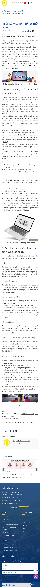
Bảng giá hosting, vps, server (9, 536)
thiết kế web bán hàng (15, 43)
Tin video (25, 526)
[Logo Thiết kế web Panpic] (4, 3)
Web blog (26, 517)
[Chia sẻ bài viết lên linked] (33, 31)
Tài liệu (25, 528)
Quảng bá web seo (8, 544)
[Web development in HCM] (28, 3)
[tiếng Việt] (25, 3)
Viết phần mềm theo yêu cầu (10, 520)
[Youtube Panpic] (24, 506)
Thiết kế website (7, 517)
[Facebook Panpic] (20, 506)
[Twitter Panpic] (27, 506)
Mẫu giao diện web (28, 523)
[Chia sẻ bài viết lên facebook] (28, 31)
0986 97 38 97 (27, 414)
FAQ (24, 520)
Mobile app (6, 532)
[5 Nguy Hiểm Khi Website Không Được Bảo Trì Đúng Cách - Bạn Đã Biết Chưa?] (20, 464)
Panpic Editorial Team (21, 441)
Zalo (36, 414)
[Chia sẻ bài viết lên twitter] (30, 31)
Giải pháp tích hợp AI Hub (10, 550)
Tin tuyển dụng (27, 531)
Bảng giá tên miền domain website (10, 540)
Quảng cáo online (8, 547)
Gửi (5, 576)
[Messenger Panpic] (35, 576)
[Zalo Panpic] (35, 570)
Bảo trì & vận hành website (10, 524)
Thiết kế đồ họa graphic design (9, 528)
